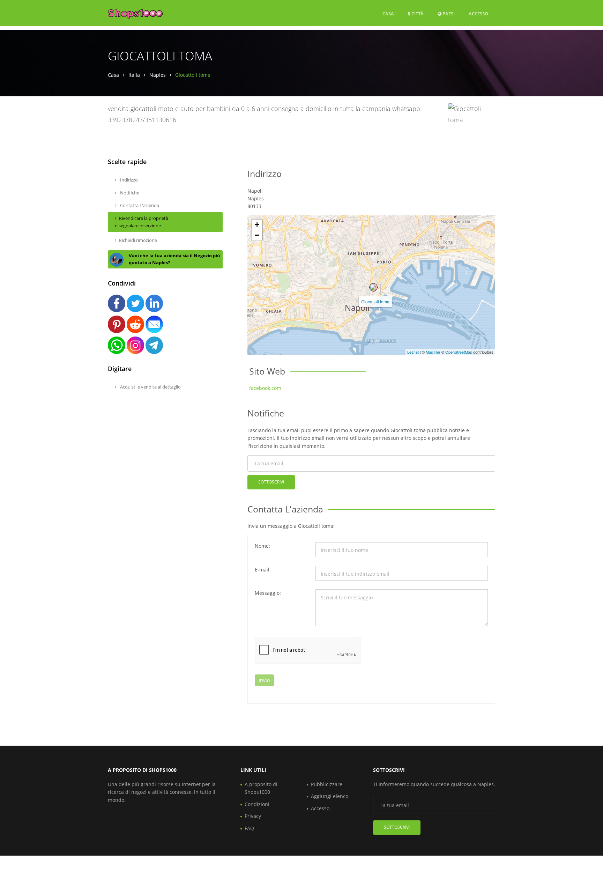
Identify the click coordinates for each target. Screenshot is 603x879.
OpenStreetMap (458, 352)
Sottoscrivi (271, 482)
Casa (388, 13)
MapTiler (433, 352)
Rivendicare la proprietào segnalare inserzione (141, 222)
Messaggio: (268, 593)
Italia (134, 75)
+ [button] (257, 224)
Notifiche (129, 193)
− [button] (257, 235)
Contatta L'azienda (139, 205)
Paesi (448, 13)
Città (417, 13)
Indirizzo (128, 180)
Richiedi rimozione (138, 240)
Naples (157, 75)
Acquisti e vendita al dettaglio (150, 387)
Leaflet (413, 352)
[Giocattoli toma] (373, 287)
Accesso (478, 13)
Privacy (253, 816)
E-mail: (263, 569)
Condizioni (257, 804)
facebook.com (265, 388)
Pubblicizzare (326, 784)
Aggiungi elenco (329, 796)
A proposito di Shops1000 (261, 788)
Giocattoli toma (375, 301)
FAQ (249, 828)
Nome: (262, 545)
